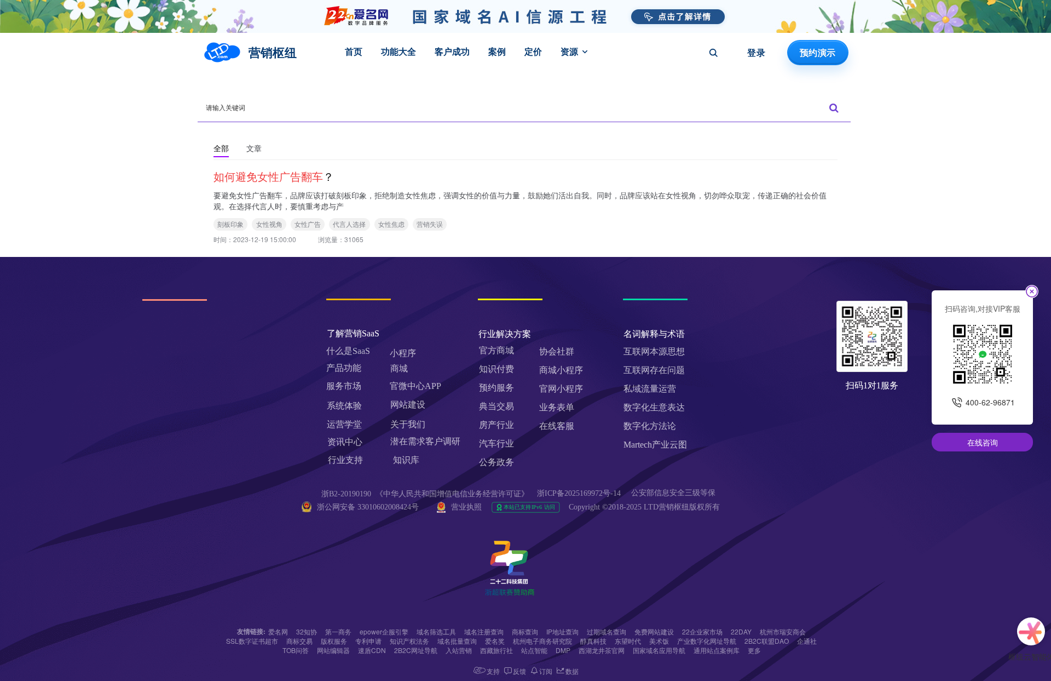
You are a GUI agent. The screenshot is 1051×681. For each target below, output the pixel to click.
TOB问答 (295, 650)
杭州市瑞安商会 (783, 631)
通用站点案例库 (717, 650)
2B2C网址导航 (415, 650)
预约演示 (817, 52)
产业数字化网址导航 (706, 640)
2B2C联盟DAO (766, 640)
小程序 (403, 353)
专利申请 (368, 640)
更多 (754, 650)
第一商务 (338, 631)
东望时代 (628, 640)
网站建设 (407, 404)
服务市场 (343, 386)
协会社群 (556, 351)
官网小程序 (561, 388)
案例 (497, 51)
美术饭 (659, 640)
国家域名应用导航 (659, 650)
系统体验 (344, 405)
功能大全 (398, 51)
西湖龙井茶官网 (602, 650)
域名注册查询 (484, 631)
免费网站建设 (654, 631)
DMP (563, 650)
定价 (533, 51)
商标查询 (525, 631)
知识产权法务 (409, 640)
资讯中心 (344, 442)
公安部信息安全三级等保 (674, 493)
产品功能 (343, 368)
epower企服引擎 (384, 631)
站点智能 (534, 650)
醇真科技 (593, 640)
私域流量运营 (649, 388)
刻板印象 (230, 223)
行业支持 (345, 460)
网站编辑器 (333, 650)
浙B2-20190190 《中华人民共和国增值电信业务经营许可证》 (425, 494)
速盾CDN (372, 650)
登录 (756, 52)
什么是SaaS (348, 351)
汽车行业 (496, 443)
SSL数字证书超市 (252, 640)
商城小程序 (561, 370)
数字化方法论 (649, 426)
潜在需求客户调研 (426, 441)
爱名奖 (495, 640)
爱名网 (278, 631)
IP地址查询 (562, 631)
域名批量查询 (457, 640)
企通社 (807, 640)
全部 (221, 147)
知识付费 (496, 369)
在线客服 (556, 426)
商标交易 (299, 640)
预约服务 (496, 387)
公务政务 (496, 462)
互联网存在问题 (654, 370)
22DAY (741, 631)
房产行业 (496, 425)
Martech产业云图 (655, 444)
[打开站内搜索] (713, 52)
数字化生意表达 (654, 407)
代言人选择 (349, 223)
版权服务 (334, 640)
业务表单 (556, 407)
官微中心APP (415, 386)
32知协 (306, 631)
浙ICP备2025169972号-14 (579, 493)
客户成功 (452, 51)
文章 (254, 147)
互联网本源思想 (654, 351)
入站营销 (459, 650)
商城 (399, 368)
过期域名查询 (606, 631)
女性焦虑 (391, 223)
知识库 (406, 460)
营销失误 (430, 223)
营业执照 (466, 507)
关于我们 (407, 424)
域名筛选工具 (436, 631)
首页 (353, 51)
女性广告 (307, 223)
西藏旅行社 (496, 650)
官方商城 (496, 350)
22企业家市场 (702, 631)
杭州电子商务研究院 (542, 640)
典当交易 (496, 406)
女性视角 (269, 223)
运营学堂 (344, 424)
